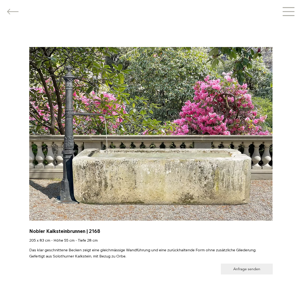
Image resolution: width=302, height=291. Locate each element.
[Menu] (289, 11)
